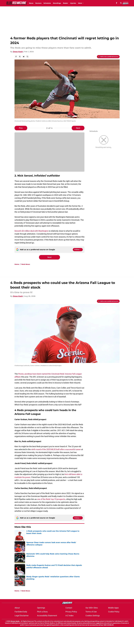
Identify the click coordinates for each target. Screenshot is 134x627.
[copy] (27, 56)
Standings (57, 3)
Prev (21, 128)
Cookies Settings (92, 615)
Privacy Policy (71, 612)
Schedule (47, 3)
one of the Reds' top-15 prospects (51, 499)
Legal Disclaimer (22, 615)
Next (78, 128)
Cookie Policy (113, 612)
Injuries (73, 3)
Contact (68, 608)
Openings (41, 608)
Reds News (25, 264)
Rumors (38, 3)
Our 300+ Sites (91, 608)
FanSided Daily (21, 612)
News (31, 3)
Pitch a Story (42, 612)
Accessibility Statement (47, 615)
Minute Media (14, 621)
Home (17, 264)
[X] (121, 3)
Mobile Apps (113, 608)
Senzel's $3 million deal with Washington (31, 231)
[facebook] (116, 3)
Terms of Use (91, 612)
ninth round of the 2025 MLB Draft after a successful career (56, 449)
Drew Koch (18, 52)
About (17, 608)
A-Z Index (69, 615)
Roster (65, 3)
